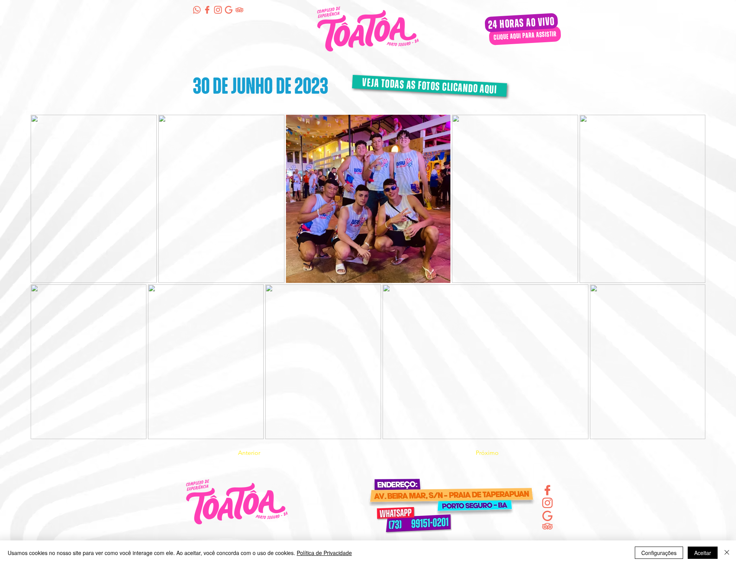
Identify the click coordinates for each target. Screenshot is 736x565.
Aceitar (702, 553)
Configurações (659, 553)
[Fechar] (726, 553)
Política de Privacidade (324, 553)
